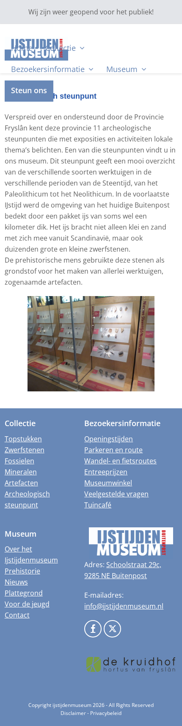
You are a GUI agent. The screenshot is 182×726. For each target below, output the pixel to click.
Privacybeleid (105, 713)
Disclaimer (73, 713)
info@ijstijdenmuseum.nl (123, 606)
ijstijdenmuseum (71, 705)
